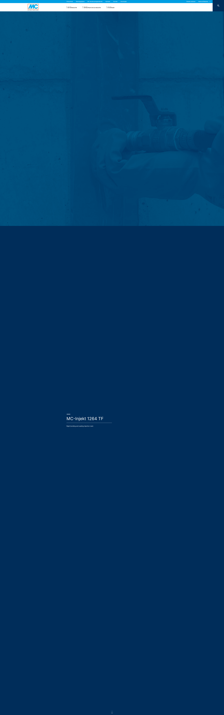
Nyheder (108, 1)
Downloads (124, 1)
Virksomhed (69, 1)
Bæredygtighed (80, 1)
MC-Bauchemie (33, 7)
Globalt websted (190, 1)
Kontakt (115, 1)
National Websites (203, 1)
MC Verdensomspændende (95, 1)
